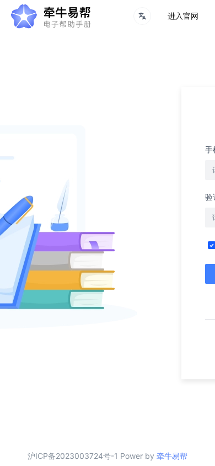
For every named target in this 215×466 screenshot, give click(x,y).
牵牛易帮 (172, 455)
